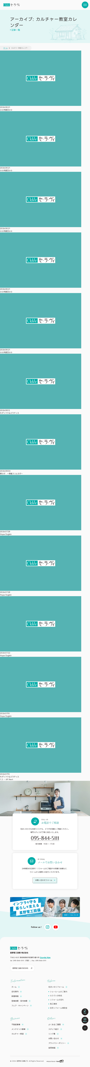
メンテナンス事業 (18, 1029)
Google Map (45, 957)
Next (11, 779)
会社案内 (15, 992)
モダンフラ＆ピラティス (9, 413)
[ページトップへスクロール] (85, 1028)
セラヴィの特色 (56, 996)
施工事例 (53, 1004)
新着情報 (15, 996)
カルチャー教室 (18, 1034)
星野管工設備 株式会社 (20, 968)
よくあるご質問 (54, 1025)
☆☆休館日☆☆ (6, 110)
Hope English (6, 534)
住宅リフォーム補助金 (58, 1008)
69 (7, 779)
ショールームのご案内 (58, 992)
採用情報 (51, 1048)
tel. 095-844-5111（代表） (20, 960)
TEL (85, 1013)
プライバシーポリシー (57, 1043)
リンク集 (51, 1034)
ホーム (5, 48)
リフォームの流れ (57, 1000)
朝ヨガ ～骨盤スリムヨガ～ (11, 474)
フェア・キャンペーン (20, 1006)
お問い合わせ (53, 1038)
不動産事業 (16, 1025)
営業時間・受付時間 (19, 1001)
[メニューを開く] (85, 5)
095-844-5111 (45, 838)
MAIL (85, 1021)
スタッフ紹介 (53, 1029)
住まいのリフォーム (56, 987)
